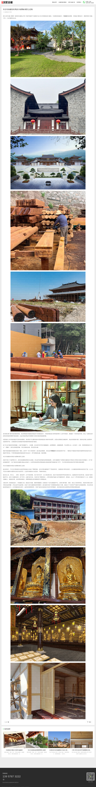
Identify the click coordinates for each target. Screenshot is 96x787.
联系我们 (79, 2)
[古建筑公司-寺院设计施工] (7, 2)
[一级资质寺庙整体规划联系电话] (59, 739)
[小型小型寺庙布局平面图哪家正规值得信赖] (37, 739)
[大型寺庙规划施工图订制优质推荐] (82, 739)
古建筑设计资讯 (8, 12)
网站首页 (54, 2)
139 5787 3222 (12, 776)
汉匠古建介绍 (71, 2)
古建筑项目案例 (62, 2)
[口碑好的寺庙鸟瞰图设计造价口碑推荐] (14, 739)
